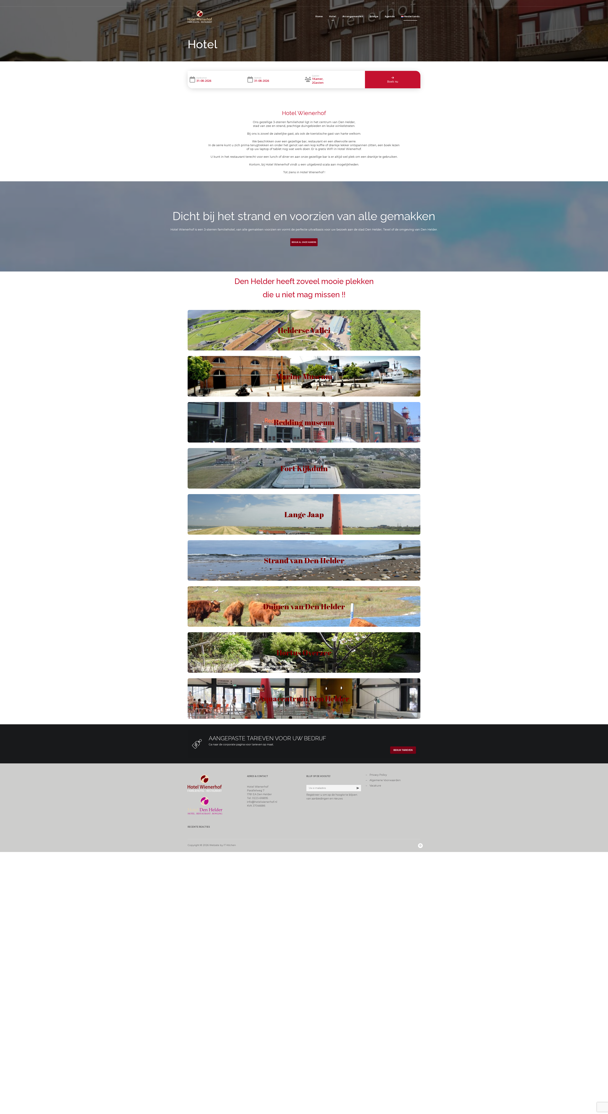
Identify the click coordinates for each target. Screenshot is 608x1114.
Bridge (374, 16)
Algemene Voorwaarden (385, 780)
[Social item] (392, 3)
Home (319, 16)
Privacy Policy (378, 774)
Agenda (390, 16)
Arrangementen (353, 16)
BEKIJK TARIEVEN (403, 750)
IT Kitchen (230, 845)
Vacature (375, 785)
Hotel (332, 16)
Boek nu (392, 81)
